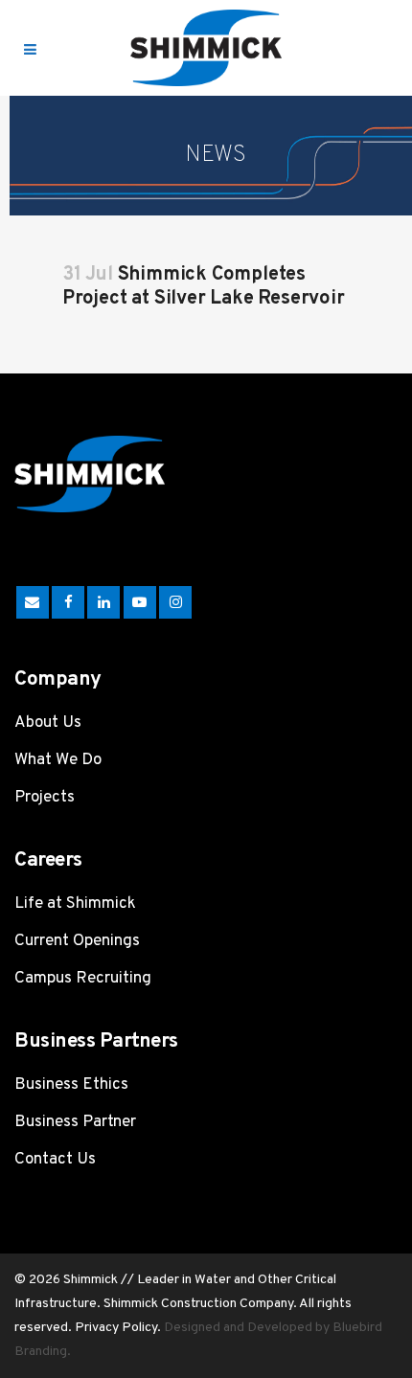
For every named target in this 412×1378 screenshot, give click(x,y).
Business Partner (75, 1122)
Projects (44, 797)
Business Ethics (71, 1085)
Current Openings (77, 941)
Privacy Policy (116, 1328)
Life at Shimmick (75, 904)
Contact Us (55, 1159)
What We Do (58, 760)
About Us (47, 723)
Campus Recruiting (82, 978)
